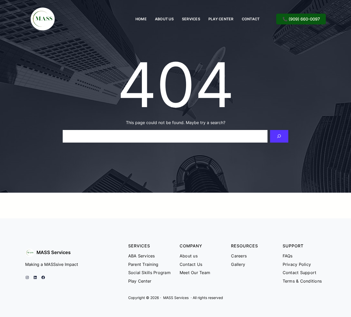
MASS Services (53, 252)
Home (141, 19)
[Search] (279, 136)
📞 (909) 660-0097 (301, 19)
